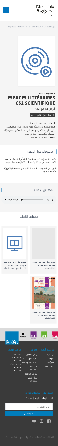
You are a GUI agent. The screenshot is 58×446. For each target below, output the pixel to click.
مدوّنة (51, 358)
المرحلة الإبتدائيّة (30, 358)
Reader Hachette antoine (16, 357)
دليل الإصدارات (50, 26)
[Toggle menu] (6, 10)
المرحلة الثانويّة (31, 373)
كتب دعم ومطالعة (33, 368)
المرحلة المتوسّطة (29, 362)
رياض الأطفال (31, 354)
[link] (43, 250)
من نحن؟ (50, 354)
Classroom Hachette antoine (15, 367)
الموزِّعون (50, 362)
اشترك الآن (29, 413)
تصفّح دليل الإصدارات (32, 379)
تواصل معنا (49, 366)
